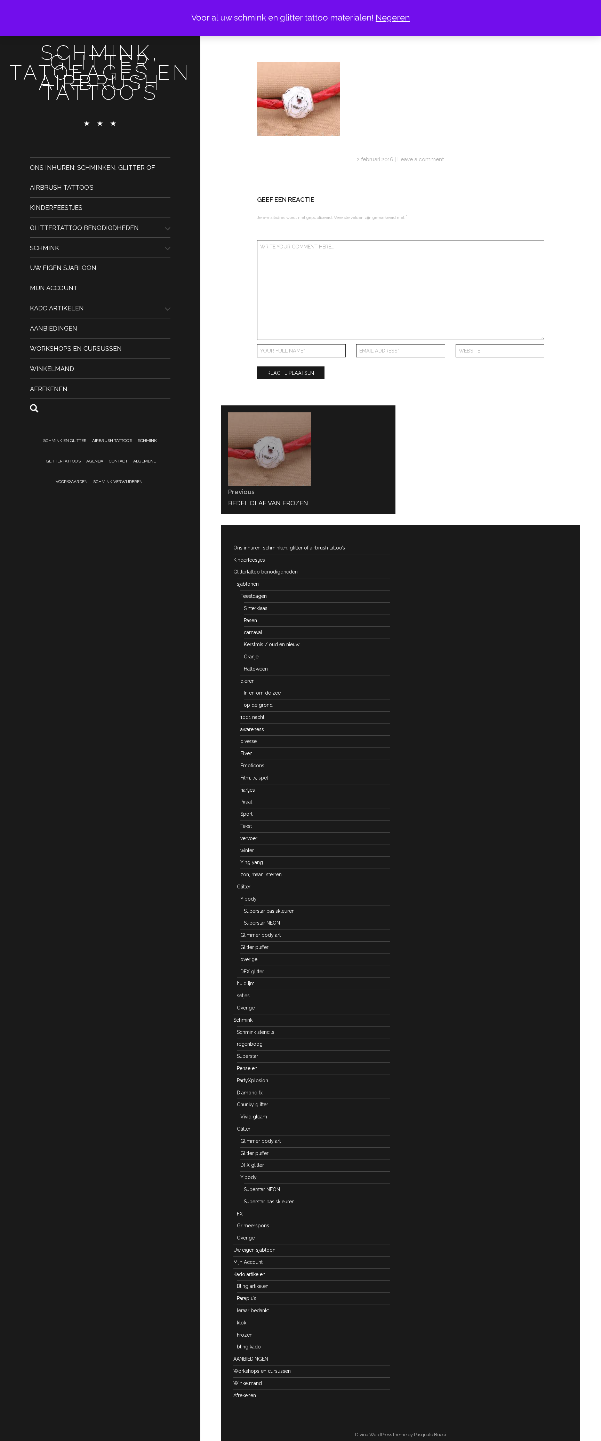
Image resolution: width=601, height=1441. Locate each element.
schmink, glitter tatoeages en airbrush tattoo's (100, 72)
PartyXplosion (252, 1080)
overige (248, 959)
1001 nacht (252, 717)
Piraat (246, 802)
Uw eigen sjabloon (63, 267)
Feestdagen (253, 596)
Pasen (250, 620)
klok (241, 1322)
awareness (252, 729)
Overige (246, 1008)
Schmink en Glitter (65, 440)
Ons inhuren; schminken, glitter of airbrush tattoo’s (289, 548)
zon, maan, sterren (261, 874)
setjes (243, 995)
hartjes (247, 790)
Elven (246, 753)
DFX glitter (252, 971)
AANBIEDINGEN (53, 328)
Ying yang (251, 862)
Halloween (256, 669)
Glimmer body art (260, 935)
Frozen (245, 1335)
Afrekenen (48, 388)
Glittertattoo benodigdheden (84, 227)
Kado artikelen (57, 308)
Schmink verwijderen (118, 481)
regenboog (250, 1044)
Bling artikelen (253, 1286)
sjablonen (248, 584)
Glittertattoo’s (63, 461)
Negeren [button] (393, 18)
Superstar (247, 1056)
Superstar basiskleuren (269, 911)
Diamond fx (250, 1092)
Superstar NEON (262, 923)
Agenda (94, 461)
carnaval (253, 632)
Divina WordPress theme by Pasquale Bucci (400, 1434)
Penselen (247, 1068)
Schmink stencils (255, 1032)
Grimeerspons (253, 1225)
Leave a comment (420, 159)
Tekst (246, 826)
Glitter (243, 886)
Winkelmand (52, 368)
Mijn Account (54, 288)
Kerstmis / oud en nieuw (271, 644)
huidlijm (246, 983)
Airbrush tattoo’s (112, 440)
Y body (248, 899)
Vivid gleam (253, 1116)
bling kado (249, 1346)
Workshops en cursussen (76, 348)
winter (247, 850)
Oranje (251, 656)
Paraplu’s (246, 1298)
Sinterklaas (255, 608)
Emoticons (252, 765)
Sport (246, 814)
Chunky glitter (252, 1104)
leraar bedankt (253, 1310)
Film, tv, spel (254, 778)
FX (240, 1214)
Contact (118, 461)
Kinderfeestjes (56, 207)
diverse (248, 741)
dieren (247, 681)
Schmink (44, 247)
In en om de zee (262, 693)
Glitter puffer (254, 947)
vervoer (248, 838)
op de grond (258, 705)
